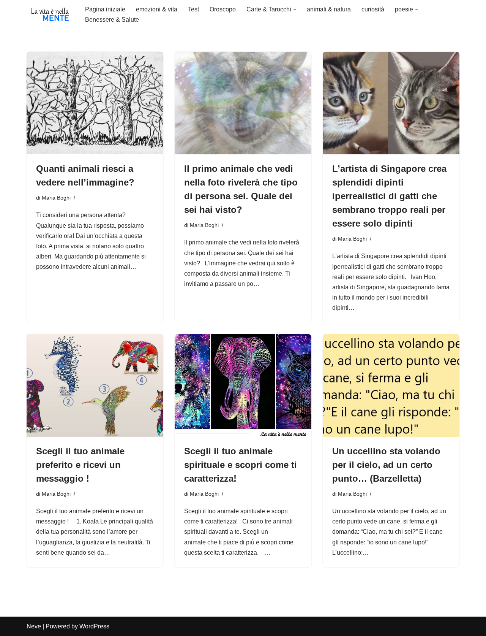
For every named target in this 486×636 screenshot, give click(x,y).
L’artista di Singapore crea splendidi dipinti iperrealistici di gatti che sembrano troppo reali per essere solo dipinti (389, 195)
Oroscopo (223, 9)
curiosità (372, 9)
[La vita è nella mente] (49, 14)
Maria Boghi (56, 198)
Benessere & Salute (112, 19)
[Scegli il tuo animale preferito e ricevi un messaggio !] (95, 385)
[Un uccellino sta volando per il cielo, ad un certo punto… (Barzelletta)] (391, 385)
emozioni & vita (156, 9)
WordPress (94, 626)
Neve (34, 626)
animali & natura (329, 9)
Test (193, 9)
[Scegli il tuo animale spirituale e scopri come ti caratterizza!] (243, 385)
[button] (294, 9)
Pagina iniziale (105, 9)
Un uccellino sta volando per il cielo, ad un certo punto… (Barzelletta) (386, 465)
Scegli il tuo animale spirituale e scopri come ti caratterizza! (240, 465)
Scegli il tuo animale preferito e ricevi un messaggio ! (80, 465)
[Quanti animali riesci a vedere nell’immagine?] (95, 103)
